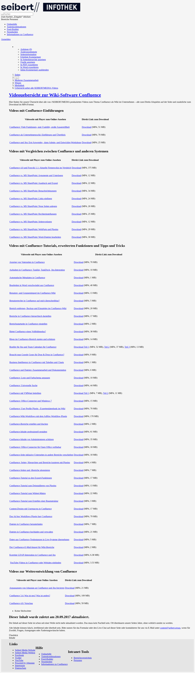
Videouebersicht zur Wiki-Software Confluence (55, 94)
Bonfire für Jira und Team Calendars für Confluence (32, 347)
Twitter (18, 658)
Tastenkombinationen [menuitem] (16, 27)
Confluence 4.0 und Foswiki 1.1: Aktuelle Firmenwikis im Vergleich (40, 168)
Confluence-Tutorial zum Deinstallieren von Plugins (32, 485)
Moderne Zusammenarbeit (26, 80)
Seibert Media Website (25, 650)
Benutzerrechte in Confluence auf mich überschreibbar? (34, 300)
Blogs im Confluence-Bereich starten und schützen (32, 339)
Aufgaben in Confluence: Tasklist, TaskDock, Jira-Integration (37, 270)
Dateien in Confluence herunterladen (26, 524)
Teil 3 (127, 347)
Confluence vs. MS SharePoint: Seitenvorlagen (30, 221)
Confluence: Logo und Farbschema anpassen (29, 378)
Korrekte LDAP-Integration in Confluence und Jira (32, 555)
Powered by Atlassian (25, 663)
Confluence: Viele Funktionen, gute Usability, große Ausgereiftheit (39, 127)
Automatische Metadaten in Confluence (27, 277)
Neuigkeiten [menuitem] (12, 32)
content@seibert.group (170, 628)
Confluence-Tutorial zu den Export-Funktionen (30, 478)
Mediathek (19, 85)
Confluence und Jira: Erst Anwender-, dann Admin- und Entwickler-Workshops (45, 142)
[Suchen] (2, 14)
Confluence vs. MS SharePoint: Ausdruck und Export (33, 183)
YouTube (19, 660)
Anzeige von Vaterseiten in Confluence (27, 262)
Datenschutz (20, 668)
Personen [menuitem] (78, 660)
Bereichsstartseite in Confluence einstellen (28, 324)
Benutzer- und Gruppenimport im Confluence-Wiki (32, 293)
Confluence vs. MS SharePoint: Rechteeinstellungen (33, 214)
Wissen (18, 83)
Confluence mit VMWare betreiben (25, 393)
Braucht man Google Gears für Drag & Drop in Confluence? (36, 354)
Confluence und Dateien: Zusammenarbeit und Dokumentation (37, 370)
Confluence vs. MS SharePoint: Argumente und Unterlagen (36, 175)
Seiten (17, 74)
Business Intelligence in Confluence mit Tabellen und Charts (36, 362)
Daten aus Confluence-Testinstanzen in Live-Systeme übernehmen (39, 539)
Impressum (20, 665)
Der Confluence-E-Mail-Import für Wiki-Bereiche (31, 547)
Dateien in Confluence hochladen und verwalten (31, 532)
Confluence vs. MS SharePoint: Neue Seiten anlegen (33, 206)
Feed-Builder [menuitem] (13, 29)
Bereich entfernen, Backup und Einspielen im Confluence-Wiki (37, 308)
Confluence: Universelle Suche (23, 385)
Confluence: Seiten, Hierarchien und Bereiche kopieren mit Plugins (39, 462)
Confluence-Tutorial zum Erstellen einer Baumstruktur (33, 501)
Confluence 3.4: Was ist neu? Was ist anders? (29, 595)
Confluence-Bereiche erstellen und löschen (28, 424)
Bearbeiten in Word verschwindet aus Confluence (31, 285)
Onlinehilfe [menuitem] (12, 24)
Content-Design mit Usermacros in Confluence (30, 508)
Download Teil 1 (81, 347)
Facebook (19, 655)
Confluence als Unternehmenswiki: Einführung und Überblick (37, 135)
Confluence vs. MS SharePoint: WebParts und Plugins (33, 229)
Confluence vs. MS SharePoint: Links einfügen (30, 198)
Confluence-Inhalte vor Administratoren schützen (31, 439)
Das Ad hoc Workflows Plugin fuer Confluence (30, 516)
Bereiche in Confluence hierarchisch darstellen (30, 316)
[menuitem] (26, 49)
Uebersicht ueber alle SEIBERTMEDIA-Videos (36, 88)
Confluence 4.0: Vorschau (21, 603)
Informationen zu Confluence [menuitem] (20, 34)
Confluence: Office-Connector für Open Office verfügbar (35, 447)
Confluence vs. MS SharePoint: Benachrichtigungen (33, 191)
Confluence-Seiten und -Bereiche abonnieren (29, 470)
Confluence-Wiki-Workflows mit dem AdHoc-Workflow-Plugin (38, 416)
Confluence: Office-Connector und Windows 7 (30, 401)
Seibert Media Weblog (25, 652)
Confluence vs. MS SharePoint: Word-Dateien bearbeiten (35, 237)
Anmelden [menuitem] (6, 39)
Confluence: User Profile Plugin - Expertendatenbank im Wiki (37, 408)
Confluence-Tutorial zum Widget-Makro (27, 493)
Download (86, 127)
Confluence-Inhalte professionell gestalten (28, 431)
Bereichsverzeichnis (83, 658)
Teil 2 (106, 347)
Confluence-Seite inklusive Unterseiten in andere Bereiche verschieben (41, 455)
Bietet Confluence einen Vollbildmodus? (27, 331)
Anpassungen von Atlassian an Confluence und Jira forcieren (36, 588)
